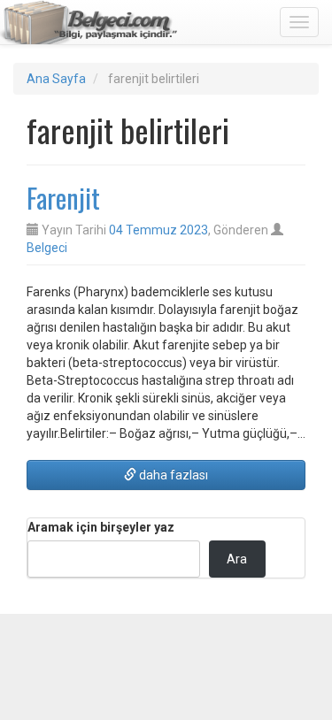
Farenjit (63, 198)
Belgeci (47, 248)
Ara (237, 559)
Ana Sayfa (56, 79)
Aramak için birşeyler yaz (100, 527)
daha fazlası (172, 475)
